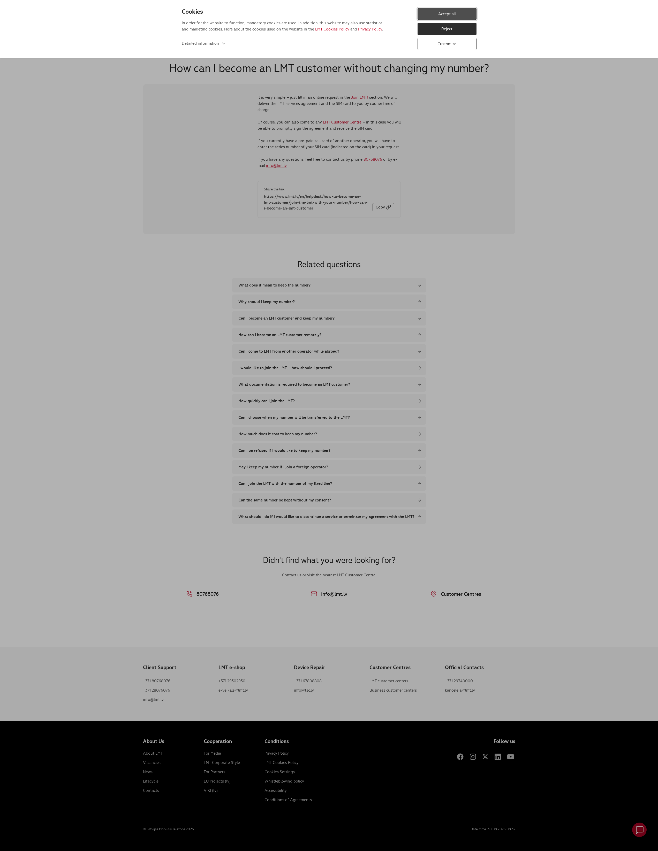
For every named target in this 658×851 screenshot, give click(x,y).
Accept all (447, 13)
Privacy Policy (370, 29)
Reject (446, 28)
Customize (446, 43)
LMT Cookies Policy (332, 29)
